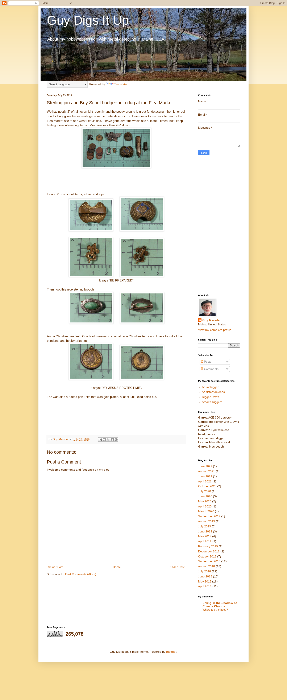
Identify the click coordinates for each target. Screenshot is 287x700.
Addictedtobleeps (213, 392)
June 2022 (205, 466)
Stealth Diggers (212, 402)
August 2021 (206, 471)
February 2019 (208, 546)
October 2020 (207, 486)
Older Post (177, 567)
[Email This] (100, 439)
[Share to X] (108, 439)
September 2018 (209, 561)
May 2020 (204, 501)
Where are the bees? (215, 609)
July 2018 (204, 571)
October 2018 (207, 556)
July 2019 (204, 526)
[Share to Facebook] (112, 439)
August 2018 (206, 566)
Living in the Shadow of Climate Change (220, 604)
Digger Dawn (210, 397)
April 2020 (205, 506)
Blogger (171, 651)
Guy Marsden (211, 320)
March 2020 (206, 511)
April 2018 (205, 586)
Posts (207, 361)
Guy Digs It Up (88, 20)
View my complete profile (214, 330)
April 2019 (205, 541)
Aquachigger (210, 387)
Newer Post (55, 567)
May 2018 (204, 581)
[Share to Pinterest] (116, 439)
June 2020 (205, 496)
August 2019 (206, 521)
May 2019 (204, 536)
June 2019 (205, 531)
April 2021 (205, 481)
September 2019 (209, 516)
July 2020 (204, 491)
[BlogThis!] (104, 439)
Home (117, 567)
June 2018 (205, 576)
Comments (211, 369)
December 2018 (209, 551)
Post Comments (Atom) (80, 574)
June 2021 (205, 476)
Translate (120, 84)
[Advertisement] (219, 224)
